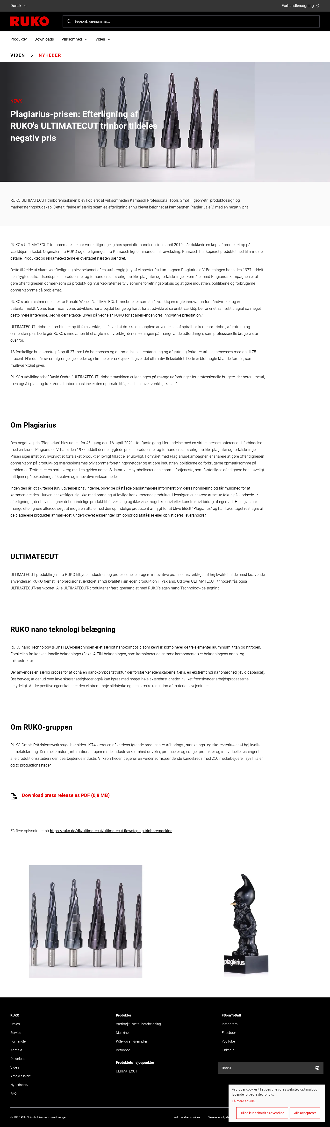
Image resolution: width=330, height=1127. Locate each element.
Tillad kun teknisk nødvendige (262, 1113)
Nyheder (50, 55)
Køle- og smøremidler (131, 1041)
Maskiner (123, 1033)
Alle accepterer (305, 1113)
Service (15, 1033)
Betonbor (123, 1050)
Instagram (229, 1024)
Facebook (229, 1033)
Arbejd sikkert (20, 1076)
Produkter (18, 39)
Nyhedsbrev (19, 1085)
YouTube (228, 1041)
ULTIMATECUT (126, 1071)
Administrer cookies (187, 1117)
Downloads (44, 39)
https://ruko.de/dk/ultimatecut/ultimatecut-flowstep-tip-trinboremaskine (111, 831)
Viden (17, 55)
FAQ (13, 1093)
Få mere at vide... (244, 1101)
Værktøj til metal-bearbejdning (138, 1024)
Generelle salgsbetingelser (224, 1117)
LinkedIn (228, 1050)
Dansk (15, 5)
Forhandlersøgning (298, 5)
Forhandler (18, 1041)
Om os (15, 1024)
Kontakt (16, 1050)
